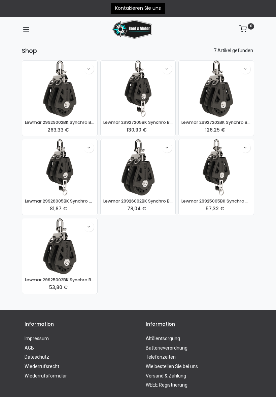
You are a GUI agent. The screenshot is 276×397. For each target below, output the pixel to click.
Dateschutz (37, 357)
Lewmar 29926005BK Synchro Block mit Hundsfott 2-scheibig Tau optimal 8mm (60, 201)
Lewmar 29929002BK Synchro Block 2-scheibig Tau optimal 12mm (60, 122)
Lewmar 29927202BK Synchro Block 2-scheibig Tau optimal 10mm (216, 122)
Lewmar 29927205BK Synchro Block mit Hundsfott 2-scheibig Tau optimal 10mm (138, 122)
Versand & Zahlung (166, 375)
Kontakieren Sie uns (138, 8)
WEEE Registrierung (166, 385)
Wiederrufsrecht (42, 366)
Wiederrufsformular (46, 375)
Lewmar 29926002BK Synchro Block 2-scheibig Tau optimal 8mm (138, 201)
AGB (29, 348)
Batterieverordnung (166, 348)
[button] (89, 69)
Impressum (37, 338)
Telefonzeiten (161, 357)
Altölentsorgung (163, 338)
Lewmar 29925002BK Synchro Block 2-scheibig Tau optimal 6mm (60, 280)
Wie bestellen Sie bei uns (172, 366)
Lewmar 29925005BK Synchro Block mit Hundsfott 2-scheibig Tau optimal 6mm (216, 201)
